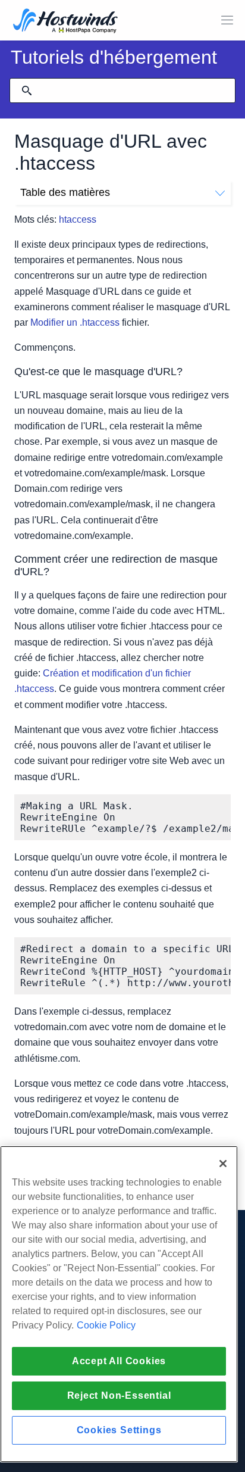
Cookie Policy (106, 1325)
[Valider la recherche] (26, 90)
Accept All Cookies (119, 1361)
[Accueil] (65, 22)
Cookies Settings (119, 1430)
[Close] (223, 1163)
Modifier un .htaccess (75, 322)
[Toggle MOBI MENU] (227, 20)
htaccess (77, 219)
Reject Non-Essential (119, 1395)
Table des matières (65, 192)
